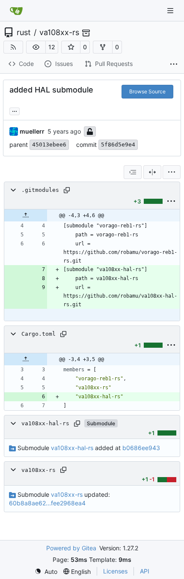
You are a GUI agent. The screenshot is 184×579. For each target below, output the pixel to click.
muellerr (32, 131)
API (144, 571)
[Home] (16, 10)
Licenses (115, 571)
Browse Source (147, 91)
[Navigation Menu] (171, 10)
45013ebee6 (49, 144)
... (14, 110)
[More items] (174, 64)
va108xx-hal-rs (45, 423)
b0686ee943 (141, 447)
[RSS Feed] (13, 47)
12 (51, 47)
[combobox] (133, 172)
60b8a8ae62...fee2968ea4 (47, 503)
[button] (36, 47)
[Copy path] (67, 190)
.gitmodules (40, 190)
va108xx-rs (59, 32)
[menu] (172, 172)
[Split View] (152, 172)
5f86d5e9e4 (118, 144)
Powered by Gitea (71, 548)
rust (24, 32)
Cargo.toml (38, 334)
